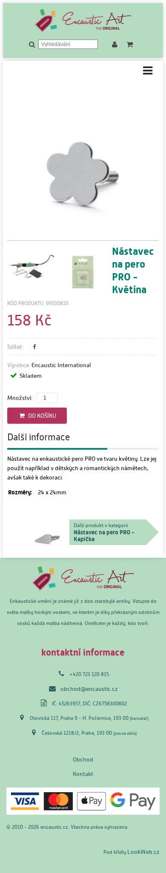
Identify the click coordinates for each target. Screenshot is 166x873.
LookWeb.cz (143, 851)
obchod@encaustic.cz (89, 688)
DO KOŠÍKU (41, 415)
